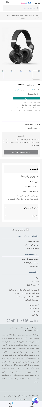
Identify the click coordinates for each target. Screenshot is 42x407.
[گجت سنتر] (26, 2)
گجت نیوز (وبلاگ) (33, 285)
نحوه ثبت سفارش (33, 241)
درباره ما (36, 278)
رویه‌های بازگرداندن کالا (31, 262)
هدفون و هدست (15, 90)
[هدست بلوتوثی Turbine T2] (21, 47)
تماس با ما (35, 281)
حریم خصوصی (34, 266)
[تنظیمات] (4, 3)
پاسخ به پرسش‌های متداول (30, 259)
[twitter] (27, 320)
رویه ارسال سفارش (32, 245)
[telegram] (13, 320)
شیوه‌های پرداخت (33, 248)
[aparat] (31, 320)
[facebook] (17, 320)
